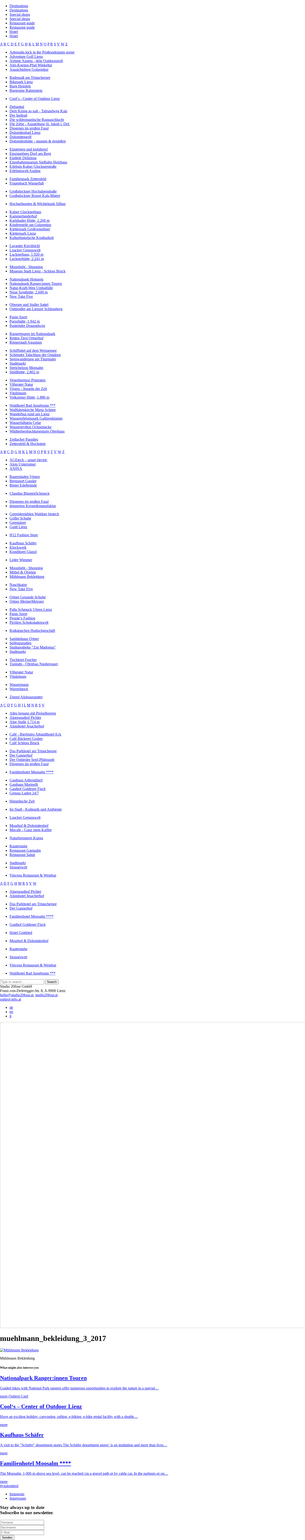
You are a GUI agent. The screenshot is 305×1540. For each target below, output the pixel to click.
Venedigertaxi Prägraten (28, 380)
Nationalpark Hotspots (26, 279)
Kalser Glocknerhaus (25, 212)
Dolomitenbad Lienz (25, 132)
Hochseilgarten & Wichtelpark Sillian (38, 204)
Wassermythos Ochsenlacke (30, 427)
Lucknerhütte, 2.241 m (27, 259)
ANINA (16, 468)
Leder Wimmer (21, 560)
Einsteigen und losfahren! (29, 149)
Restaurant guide (22, 23)
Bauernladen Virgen (25, 477)
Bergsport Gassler (23, 481)
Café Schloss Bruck (24, 743)
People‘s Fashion (22, 618)
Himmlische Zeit (22, 801)
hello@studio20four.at (16, 995)
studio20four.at (46, 995)
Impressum (18, 1498)
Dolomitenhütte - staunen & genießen (38, 141)
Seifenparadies (20, 643)
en (11, 1012)
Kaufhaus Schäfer (23, 543)
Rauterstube (18, 846)
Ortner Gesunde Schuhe (28, 597)
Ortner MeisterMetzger (27, 601)
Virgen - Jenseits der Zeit (28, 389)
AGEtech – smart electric (28, 460)
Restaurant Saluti (22, 855)
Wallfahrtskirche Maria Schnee (33, 410)
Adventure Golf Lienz (26, 56)
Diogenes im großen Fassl (29, 128)
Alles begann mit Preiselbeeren (33, 713)
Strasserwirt (18, 867)
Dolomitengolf (20, 137)
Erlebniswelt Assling (25, 171)
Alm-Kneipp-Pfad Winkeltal (31, 65)
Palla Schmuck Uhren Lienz (31, 609)
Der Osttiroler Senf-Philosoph (32, 760)
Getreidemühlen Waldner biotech (34, 514)
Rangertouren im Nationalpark (32, 334)
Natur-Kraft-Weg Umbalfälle (31, 288)
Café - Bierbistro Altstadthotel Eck (35, 734)
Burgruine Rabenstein (26, 90)
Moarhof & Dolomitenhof (29, 826)
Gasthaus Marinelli (24, 784)
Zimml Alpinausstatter (26, 697)
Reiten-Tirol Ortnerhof (26, 338)
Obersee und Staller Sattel (29, 305)
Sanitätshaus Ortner (24, 639)
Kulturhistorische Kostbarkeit (32, 238)
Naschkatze (18, 585)
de (11, 1007)
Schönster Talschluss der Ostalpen (35, 355)
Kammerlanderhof (23, 216)
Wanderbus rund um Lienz (30, 414)
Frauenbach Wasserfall (27, 183)
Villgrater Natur (21, 384)
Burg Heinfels (20, 86)
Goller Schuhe (20, 518)
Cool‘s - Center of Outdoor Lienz (35, 99)
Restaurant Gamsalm (25, 850)
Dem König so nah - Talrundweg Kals (38, 111)
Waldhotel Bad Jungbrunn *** (33, 405)
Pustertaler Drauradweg (27, 326)
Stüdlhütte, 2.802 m (24, 372)
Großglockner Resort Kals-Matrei (35, 196)
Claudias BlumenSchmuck (30, 493)
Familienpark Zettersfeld (28, 179)
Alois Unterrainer (23, 464)
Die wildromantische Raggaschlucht (37, 120)
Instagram (17, 1494)
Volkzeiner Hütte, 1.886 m (29, 397)
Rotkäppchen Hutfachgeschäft (32, 631)
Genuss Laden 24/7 (24, 793)
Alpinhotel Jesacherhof (27, 726)
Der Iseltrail (18, 115)
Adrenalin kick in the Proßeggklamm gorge (42, 52)
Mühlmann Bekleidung (27, 577)
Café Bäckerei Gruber (26, 739)
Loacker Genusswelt (25, 250)
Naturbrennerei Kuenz (26, 838)
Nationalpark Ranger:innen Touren (36, 284)
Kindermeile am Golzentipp (30, 225)
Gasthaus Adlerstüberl (26, 780)
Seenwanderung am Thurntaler (33, 359)
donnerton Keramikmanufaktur (33, 506)
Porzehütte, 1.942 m (25, 321)
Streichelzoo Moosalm (26, 368)
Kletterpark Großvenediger (30, 229)
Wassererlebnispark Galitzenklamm (36, 418)
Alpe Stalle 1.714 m (25, 722)
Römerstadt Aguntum (26, 342)
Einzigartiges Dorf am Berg (30, 154)
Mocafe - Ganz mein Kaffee (31, 830)
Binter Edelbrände (23, 485)
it (10, 1016)
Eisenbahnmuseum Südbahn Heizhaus (38, 162)
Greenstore (18, 523)
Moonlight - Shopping (26, 267)
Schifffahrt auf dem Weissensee (33, 350)
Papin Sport (18, 317)
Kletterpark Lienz (23, 233)
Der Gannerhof (21, 755)
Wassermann (19, 685)
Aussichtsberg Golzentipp (29, 69)
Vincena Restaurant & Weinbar (33, 875)
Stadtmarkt (18, 363)
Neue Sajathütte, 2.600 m (29, 292)
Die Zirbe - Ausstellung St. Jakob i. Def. (40, 124)
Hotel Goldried (21, 933)
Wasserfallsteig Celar (25, 423)
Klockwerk (18, 547)
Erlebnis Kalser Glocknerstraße (33, 166)
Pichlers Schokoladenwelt (29, 622)
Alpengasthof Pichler (25, 718)
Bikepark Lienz (21, 82)
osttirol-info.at (10, 999)
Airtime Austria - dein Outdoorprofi (36, 61)
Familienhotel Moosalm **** (32, 772)
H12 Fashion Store (24, 535)
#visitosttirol (9, 1486)
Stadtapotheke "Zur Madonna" (33, 647)
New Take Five (21, 296)
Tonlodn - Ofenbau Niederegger (34, 664)
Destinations (19, 6)
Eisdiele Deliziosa (23, 158)
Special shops (20, 14)
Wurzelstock (19, 689)
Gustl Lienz (18, 527)
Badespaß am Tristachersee (30, 78)
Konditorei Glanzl (23, 552)
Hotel (14, 32)
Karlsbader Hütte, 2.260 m (30, 220)
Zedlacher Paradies (24, 439)
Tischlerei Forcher (23, 660)
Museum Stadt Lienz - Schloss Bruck (38, 271)
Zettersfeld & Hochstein (28, 444)
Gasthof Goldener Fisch (28, 789)
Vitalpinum (18, 393)
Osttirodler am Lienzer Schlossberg (36, 309)
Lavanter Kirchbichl (25, 246)
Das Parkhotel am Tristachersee (33, 751)
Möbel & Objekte (23, 572)
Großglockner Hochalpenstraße (33, 191)
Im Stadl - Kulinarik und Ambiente (36, 809)
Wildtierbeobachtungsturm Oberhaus (37, 431)
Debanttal (17, 107)
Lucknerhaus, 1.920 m (26, 254)
